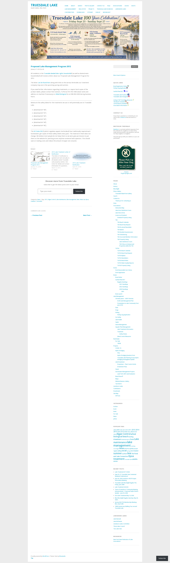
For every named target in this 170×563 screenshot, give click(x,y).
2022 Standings (123, 286)
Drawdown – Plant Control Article (126, 364)
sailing (119, 451)
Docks (127, 6)
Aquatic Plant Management (122, 327)
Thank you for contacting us (123, 201)
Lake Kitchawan (117, 521)
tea (84, 199)
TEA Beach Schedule (119, 102)
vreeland (33, 201)
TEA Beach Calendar (123, 222)
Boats (133, 6)
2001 (122, 291)
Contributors (69, 12)
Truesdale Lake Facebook (105, 9)
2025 (114, 434)
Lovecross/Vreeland (121, 215)
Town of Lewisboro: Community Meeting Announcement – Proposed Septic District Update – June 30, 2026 (126, 491)
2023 (132, 432)
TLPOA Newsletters (122, 258)
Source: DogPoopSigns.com (126, 172)
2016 (118, 432)
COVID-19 (118, 348)
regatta (115, 451)
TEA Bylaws (120, 229)
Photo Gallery (89, 6)
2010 (126, 430)
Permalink (39, 201)
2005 (118, 430)
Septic (117, 322)
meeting (133, 446)
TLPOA (117, 248)
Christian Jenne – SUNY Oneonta (124, 298)
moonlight (116, 448)
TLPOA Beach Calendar (123, 250)
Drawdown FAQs (122, 366)
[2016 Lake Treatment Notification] (82, 156)
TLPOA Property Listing (123, 265)
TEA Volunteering (122, 234)
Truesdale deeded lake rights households (57, 73)
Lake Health (118, 319)
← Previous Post (36, 215)
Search (80, 6)
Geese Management (121, 324)
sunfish (124, 454)
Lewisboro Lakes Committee (121, 524)
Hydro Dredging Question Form (126, 355)
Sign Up (98, 12)
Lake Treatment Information (125, 329)
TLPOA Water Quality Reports (125, 263)
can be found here (44, 82)
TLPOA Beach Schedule (120, 103)
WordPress (46, 556)
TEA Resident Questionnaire (125, 232)
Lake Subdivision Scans (125, 241)
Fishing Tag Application (119, 88)
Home (66, 6)
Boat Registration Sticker (120, 86)
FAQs (108, 6)
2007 (124, 430)
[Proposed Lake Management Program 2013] (40, 156)
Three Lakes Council (119, 526)
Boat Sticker (118, 277)
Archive (115, 406)
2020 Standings (123, 289)
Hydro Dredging (119, 350)
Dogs (116, 310)
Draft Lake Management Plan (125, 301)
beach (125, 436)
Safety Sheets (123, 334)
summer (117, 453)
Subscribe (79, 191)
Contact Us (100, 6)
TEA (116, 220)
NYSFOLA (127, 448)
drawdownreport (125, 439)
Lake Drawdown (120, 362)
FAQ (118, 353)
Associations (117, 6)
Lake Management (70, 9)
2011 (129, 430)
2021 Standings (123, 284)
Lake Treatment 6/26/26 (121, 487)
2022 (129, 431)
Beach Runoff (119, 376)
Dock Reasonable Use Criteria (123, 270)
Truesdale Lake (45, 5)
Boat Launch (118, 294)
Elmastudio (62, 556)
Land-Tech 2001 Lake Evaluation (126, 374)
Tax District (118, 383)
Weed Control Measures (124, 336)
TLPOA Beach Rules (122, 260)
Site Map (90, 12)
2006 (121, 430)
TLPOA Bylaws (121, 255)
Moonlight (106, 12)
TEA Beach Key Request (123, 224)
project (136, 448)
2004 (114, 430)
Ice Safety (118, 317)
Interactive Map (119, 208)
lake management (71, 199)
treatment (118, 459)
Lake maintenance (61, 199)
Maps (117, 379)
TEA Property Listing (123, 239)
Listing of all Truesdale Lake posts (122, 100)
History (115, 186)
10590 (119, 343)
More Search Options (119, 75)
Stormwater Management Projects (125, 371)
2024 (135, 431)
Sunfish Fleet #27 (118, 91)
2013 (133, 430)
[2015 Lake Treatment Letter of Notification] (62, 162)
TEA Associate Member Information (127, 237)
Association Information (120, 105)
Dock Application (120, 272)
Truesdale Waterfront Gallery (123, 193)
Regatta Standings (122, 282)
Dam (116, 307)
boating (131, 437)
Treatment (120, 331)
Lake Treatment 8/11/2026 (122, 472)
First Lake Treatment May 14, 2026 (124, 495)
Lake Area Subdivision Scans (123, 210)
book (114, 409)
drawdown (117, 439)
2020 (125, 431)
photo (115, 419)
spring (128, 451)
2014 (137, 430)
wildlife (134, 459)
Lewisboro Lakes (120, 9)
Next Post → (87, 215)
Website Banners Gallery (122, 381)
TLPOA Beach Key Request (124, 253)
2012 (46, 199)
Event (114, 411)
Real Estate (82, 9)
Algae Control (52, 199)
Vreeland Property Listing (124, 217)
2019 (122, 431)
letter (78, 199)
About (73, 6)
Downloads (81, 12)
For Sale (117, 341)
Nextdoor (116, 129)
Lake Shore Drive (120, 213)
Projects (91, 9)
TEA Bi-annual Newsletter (124, 227)
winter (115, 461)
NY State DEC (38, 131)
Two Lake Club (117, 528)
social (124, 451)
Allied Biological (61, 94)
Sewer (117, 369)
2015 (115, 432)
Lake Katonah (117, 519)
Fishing (117, 312)
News (38, 199)
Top (32, 558)
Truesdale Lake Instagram (120, 96)
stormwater (134, 451)
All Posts (117, 395)
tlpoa (87, 199)
